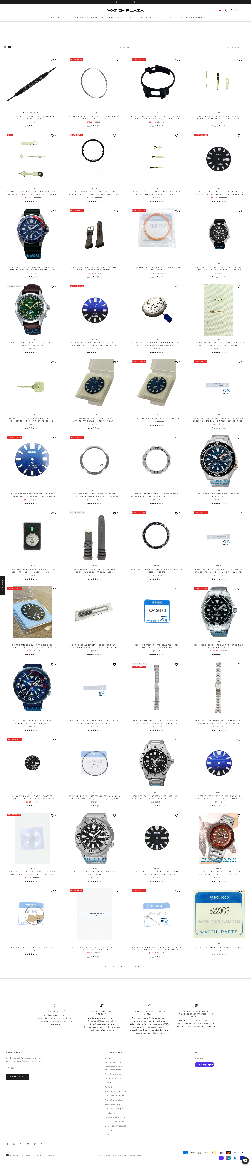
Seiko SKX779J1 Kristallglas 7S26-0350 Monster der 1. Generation (157, 646)
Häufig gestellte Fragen (115, 1117)
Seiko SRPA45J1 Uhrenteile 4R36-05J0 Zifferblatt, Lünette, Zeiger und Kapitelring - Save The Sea (218, 873)
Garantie (108, 1130)
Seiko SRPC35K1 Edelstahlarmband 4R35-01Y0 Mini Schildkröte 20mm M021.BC (219, 722)
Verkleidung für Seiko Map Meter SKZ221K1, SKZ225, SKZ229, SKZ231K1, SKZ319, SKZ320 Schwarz (156, 117)
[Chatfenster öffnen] (245, 1160)
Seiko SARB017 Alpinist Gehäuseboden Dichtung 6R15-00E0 (32, 344)
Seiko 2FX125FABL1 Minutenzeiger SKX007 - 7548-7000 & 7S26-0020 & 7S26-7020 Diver (32, 873)
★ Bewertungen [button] (2, 585)
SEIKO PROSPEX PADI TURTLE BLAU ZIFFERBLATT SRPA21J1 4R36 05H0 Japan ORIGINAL (94, 419)
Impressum (110, 1134)
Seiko (94, 113)
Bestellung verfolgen (114, 1074)
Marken (170, 18)
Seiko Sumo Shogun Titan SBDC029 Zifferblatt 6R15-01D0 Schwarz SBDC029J (32, 646)
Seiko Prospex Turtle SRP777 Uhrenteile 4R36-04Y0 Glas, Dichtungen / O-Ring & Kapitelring (219, 268)
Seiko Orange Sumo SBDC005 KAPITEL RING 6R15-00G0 (156, 268)
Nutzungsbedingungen (115, 1091)
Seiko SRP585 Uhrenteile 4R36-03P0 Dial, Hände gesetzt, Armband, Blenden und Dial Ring (156, 797)
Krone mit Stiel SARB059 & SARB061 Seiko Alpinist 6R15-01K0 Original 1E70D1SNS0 (32, 419)
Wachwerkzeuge (150, 18)
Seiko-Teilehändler (113, 1104)
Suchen (108, 1058)
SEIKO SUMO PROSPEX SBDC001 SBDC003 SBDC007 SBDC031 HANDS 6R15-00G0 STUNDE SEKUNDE (219, 117)
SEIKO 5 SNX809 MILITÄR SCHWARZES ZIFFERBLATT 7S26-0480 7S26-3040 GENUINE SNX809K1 (32, 797)
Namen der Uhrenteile (115, 1121)
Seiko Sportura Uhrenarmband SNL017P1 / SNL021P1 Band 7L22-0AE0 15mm (94, 268)
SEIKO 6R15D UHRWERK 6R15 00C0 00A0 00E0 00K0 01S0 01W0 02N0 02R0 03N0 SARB (156, 344)
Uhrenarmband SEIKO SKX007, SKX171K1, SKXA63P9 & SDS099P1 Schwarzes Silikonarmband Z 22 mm (94, 571)
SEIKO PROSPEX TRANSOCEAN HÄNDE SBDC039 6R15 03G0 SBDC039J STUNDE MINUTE (219, 344)
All (28, 25)
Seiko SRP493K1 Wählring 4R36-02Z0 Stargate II (218, 495)
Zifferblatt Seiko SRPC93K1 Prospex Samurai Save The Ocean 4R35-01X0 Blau (218, 797)
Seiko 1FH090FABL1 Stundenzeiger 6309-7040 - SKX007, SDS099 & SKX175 (94, 948)
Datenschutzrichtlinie (114, 1095)
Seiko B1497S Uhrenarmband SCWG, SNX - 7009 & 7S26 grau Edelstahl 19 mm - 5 (156, 722)
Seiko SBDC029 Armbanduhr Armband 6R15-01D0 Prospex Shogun (219, 646)
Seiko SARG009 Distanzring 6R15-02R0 (32, 947)
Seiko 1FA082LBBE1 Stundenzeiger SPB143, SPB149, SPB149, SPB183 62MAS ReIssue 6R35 (94, 646)
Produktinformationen (115, 1100)
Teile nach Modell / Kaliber (87, 18)
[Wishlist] (237, 10)
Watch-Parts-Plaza (32, 113)
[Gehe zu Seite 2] (145, 967)
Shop (21, 25)
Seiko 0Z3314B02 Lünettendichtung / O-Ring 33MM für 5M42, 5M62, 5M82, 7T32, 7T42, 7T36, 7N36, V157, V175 (94, 797)
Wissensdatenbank (191, 18)
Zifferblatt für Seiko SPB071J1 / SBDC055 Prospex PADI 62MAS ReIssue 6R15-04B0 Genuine (94, 344)
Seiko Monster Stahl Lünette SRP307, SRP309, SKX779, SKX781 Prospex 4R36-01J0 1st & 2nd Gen (156, 495)
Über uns (109, 1082)
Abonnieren (17, 1077)
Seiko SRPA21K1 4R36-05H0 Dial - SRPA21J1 (156, 418)
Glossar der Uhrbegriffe (115, 1126)
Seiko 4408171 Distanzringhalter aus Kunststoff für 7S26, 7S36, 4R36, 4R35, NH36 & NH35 (94, 193)
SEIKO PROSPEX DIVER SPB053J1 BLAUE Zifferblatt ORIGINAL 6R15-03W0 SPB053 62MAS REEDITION (32, 495)
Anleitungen (110, 1113)
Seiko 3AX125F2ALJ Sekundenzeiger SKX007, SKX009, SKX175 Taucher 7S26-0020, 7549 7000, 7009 (218, 419)
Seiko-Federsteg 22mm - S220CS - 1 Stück (218, 947)
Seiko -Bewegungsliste (115, 1108)
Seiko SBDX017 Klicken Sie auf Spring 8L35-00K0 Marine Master (94, 117)
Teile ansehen (57, 18)
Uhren (131, 18)
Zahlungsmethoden (114, 1078)
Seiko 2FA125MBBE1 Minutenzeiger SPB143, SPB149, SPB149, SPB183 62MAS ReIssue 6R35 (219, 570)
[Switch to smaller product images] (9, 47)
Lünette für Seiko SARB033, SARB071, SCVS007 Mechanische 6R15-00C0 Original (94, 495)
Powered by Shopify (130, 1155)
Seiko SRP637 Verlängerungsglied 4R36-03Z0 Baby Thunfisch (94, 873)
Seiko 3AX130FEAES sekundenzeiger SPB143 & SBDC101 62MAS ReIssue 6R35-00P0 (94, 722)
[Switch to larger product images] (5, 47)
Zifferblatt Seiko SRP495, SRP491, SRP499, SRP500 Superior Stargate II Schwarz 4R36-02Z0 (218, 193)
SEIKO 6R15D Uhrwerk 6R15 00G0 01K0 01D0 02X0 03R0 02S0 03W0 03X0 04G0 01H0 (32, 570)
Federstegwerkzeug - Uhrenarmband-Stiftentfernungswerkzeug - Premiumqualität (32, 117)
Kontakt (108, 1087)
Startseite (11, 25)
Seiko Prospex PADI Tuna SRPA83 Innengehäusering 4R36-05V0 (32, 722)
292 (137, 967)
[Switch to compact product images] (14, 47)
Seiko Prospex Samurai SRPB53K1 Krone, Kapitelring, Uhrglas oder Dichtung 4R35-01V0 (32, 268)
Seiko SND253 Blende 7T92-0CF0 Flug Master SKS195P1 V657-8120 (156, 570)
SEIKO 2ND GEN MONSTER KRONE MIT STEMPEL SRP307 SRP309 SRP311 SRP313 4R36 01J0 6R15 (156, 948)
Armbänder (115, 18)
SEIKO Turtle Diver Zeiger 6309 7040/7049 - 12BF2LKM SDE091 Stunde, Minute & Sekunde (32, 193)
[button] (52, 1142)
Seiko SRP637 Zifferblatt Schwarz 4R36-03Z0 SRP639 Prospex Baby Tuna (156, 873)
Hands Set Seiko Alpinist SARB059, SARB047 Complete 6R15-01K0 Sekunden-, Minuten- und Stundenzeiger (157, 193)
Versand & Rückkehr (114, 1062)
